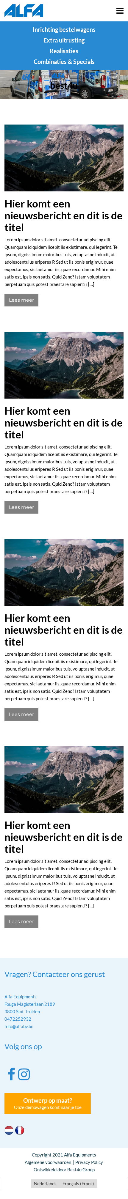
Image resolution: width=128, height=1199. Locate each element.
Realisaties (64, 50)
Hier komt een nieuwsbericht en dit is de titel (63, 215)
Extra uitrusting (64, 40)
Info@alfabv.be (18, 1026)
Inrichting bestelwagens (64, 29)
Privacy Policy (89, 1162)
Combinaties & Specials (64, 61)
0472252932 (17, 1019)
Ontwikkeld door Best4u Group (64, 1169)
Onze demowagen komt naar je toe (48, 1103)
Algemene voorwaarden (48, 1162)
